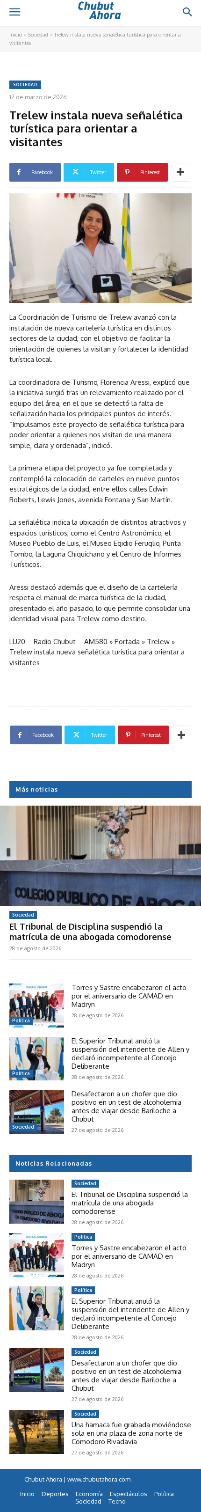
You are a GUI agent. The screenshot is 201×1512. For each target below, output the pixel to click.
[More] (180, 172)
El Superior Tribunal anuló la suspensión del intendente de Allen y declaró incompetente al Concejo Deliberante (130, 1053)
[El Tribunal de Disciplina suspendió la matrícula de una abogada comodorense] (100, 856)
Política (21, 1020)
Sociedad (38, 34)
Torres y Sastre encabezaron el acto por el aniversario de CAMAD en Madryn (129, 996)
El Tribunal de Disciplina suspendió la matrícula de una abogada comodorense (90, 931)
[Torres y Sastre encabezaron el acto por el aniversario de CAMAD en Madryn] (36, 1006)
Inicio (15, 34)
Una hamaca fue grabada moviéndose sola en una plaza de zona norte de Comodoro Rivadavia (131, 1433)
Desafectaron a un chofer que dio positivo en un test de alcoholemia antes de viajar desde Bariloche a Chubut (126, 1106)
